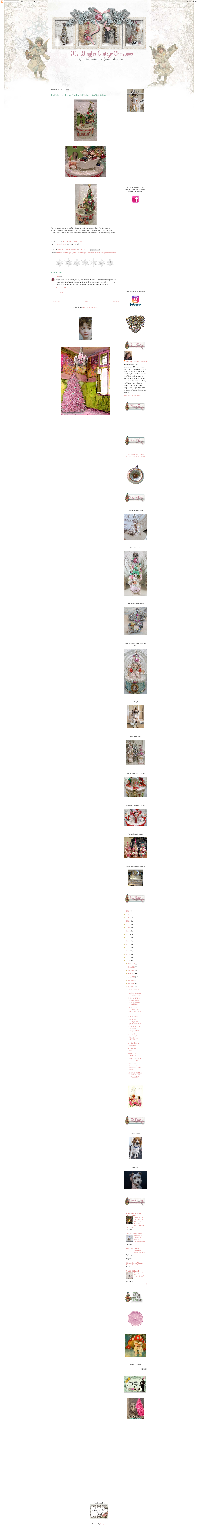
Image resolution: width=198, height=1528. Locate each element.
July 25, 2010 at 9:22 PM (64, 287)
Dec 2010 (131, 963)
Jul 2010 (131, 980)
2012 (128, 954)
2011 (128, 957)
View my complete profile (132, 395)
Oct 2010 (131, 970)
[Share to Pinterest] (99, 250)
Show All (145, 1284)
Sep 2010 (131, 973)
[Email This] (91, 250)
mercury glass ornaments (86, 252)
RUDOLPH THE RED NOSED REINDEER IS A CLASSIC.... (134, 1001)
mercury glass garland (70, 252)
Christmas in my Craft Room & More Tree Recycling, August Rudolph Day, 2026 (135, 1222)
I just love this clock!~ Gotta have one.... (135, 994)
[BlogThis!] (93, 250)
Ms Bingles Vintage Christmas (136, 361)
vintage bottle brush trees (109, 252)
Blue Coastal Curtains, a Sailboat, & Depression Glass (139, 1238)
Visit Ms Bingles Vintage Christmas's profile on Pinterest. (135, 455)
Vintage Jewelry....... (134, 1016)
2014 (128, 947)
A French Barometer (132, 1265)
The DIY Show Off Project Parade (74, 242)
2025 (128, 911)
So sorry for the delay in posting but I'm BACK (139, 1275)
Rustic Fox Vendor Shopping (139, 1251)
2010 (128, 961)
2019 (128, 931)
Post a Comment (59, 292)
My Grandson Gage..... (132, 1049)
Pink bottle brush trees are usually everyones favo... (135, 1029)
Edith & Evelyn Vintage (134, 1263)
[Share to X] (95, 250)
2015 (128, 944)
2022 (128, 921)
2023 (128, 918)
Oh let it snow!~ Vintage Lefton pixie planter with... (135, 1021)
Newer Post (56, 301)
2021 (128, 924)
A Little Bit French (132, 1271)
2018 (128, 934)
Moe (57, 276)
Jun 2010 (131, 983)
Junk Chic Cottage (132, 1248)
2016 (128, 941)
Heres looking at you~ (135, 990)
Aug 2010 (131, 977)
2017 (128, 937)
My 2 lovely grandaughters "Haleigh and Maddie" (133, 1037)
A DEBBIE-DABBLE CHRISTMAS (133, 1214)
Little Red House (60, 244)
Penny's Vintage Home (134, 1233)
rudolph (97, 252)
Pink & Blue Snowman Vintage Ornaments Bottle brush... (134, 1067)
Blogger (102, 1524)
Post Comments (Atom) (90, 307)
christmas (59, 252)
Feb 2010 (131, 987)
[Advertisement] (99, 71)
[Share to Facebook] (97, 250)
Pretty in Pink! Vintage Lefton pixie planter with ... (134, 1010)
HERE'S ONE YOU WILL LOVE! (134, 1059)
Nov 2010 (131, 967)
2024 (128, 914)
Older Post (115, 301)
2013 (128, 951)
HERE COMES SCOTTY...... (133, 1054)
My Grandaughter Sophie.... (134, 1044)
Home (86, 301)
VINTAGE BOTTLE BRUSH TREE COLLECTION (135, 1075)
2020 (128, 927)
